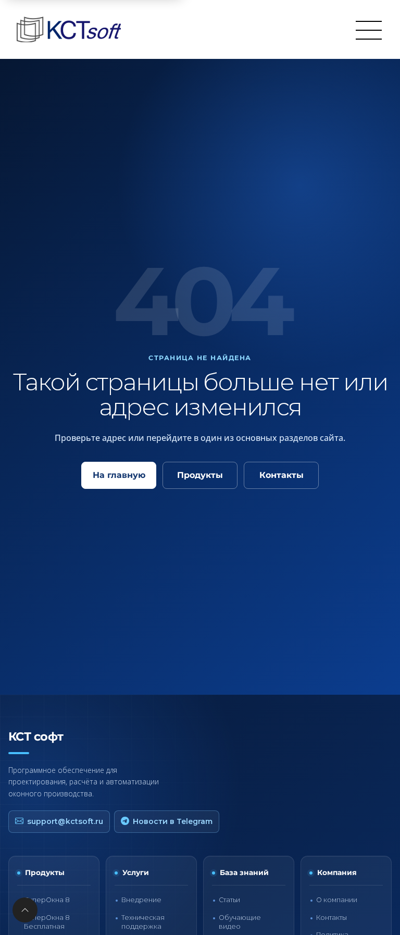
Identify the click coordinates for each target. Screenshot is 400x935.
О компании (336, 900)
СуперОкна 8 (47, 900)
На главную (119, 475)
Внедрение (141, 900)
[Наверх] (25, 909)
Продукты (200, 475)
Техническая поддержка (143, 922)
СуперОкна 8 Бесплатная (47, 922)
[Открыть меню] (368, 29)
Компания (337, 872)
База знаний (244, 872)
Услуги (135, 872)
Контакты (281, 475)
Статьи (229, 900)
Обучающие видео (240, 922)
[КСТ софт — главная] (72, 29)
